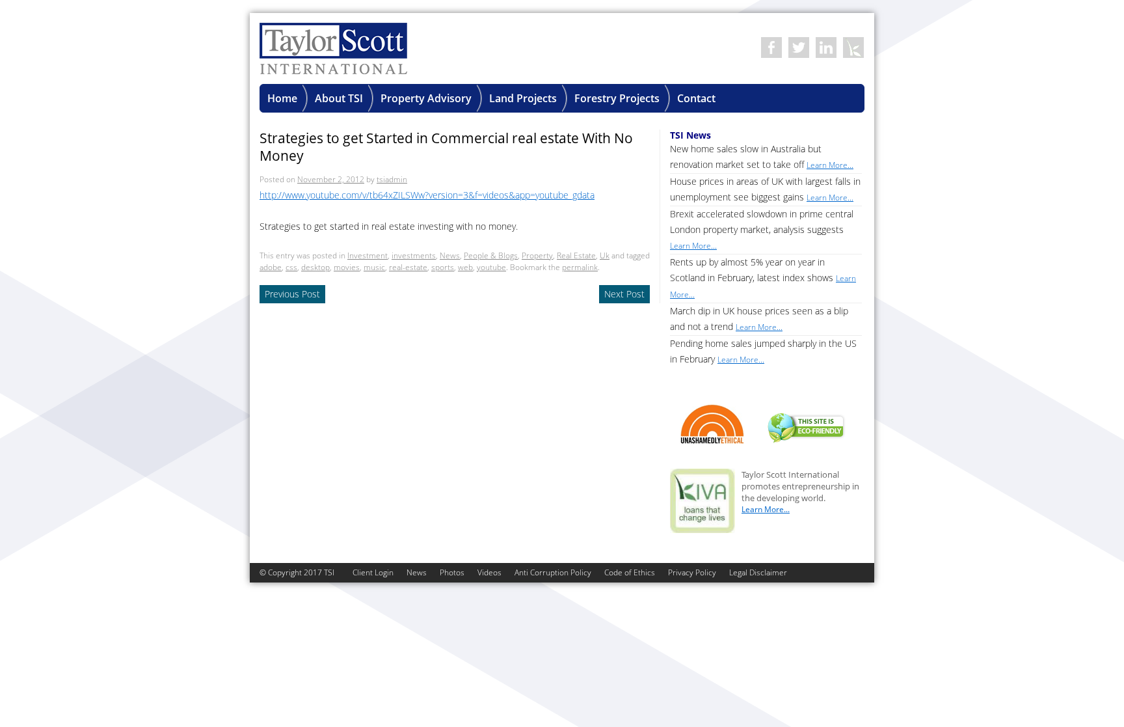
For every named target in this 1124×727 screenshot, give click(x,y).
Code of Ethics (629, 572)
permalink (580, 267)
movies (347, 267)
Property (537, 255)
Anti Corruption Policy (553, 572)
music (374, 267)
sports (442, 267)
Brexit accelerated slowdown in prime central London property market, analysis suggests (761, 229)
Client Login (373, 572)
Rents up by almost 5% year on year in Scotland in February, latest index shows (763, 278)
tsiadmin (392, 179)
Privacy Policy (692, 572)
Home (282, 98)
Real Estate (576, 255)
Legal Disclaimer (758, 572)
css (291, 267)
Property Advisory (426, 98)
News (450, 255)
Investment (367, 255)
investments (414, 255)
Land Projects (523, 98)
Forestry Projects (617, 98)
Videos (489, 572)
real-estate (408, 267)
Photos (452, 572)
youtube (491, 267)
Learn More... (766, 509)
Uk (604, 255)
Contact (696, 98)
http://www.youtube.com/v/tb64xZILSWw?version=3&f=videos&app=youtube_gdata (427, 195)
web (465, 267)
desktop (315, 267)
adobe (271, 267)
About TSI (339, 98)
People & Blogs (491, 255)
